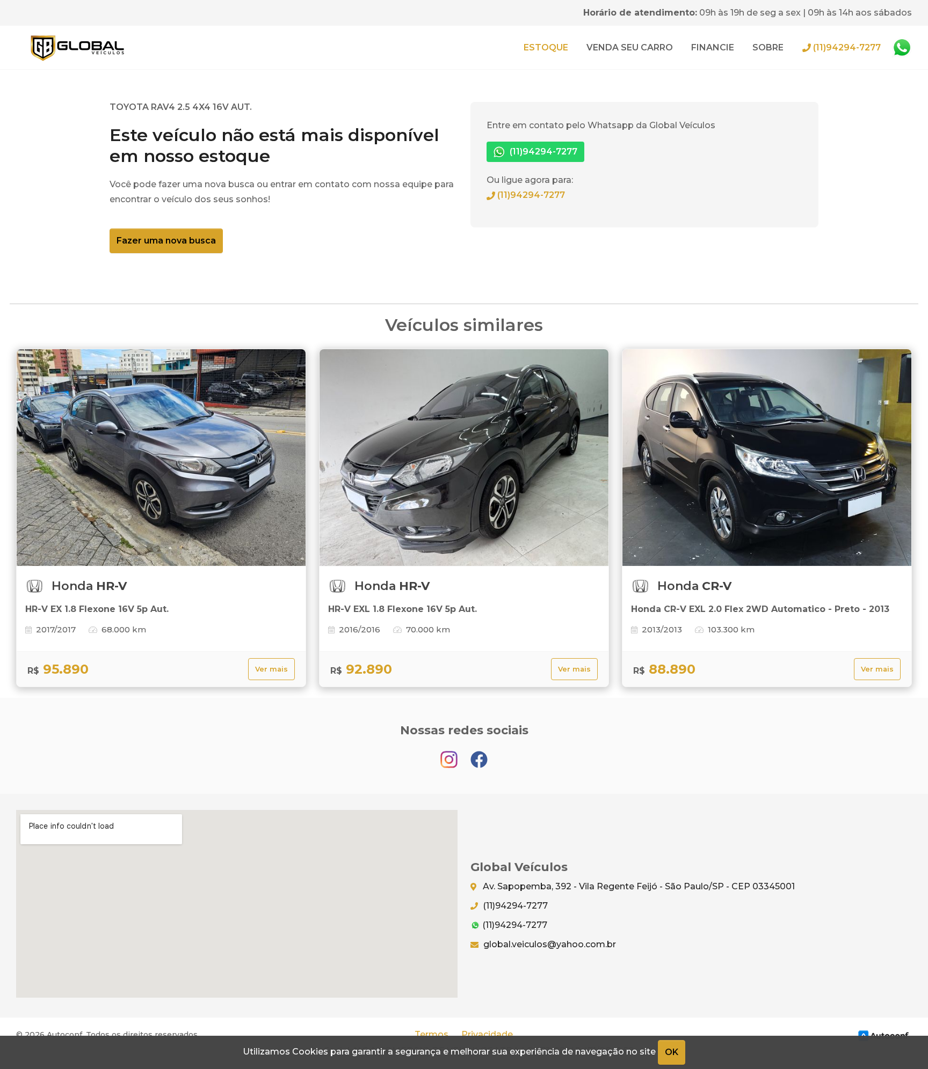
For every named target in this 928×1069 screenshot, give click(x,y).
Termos (431, 1034)
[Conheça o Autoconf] (883, 1035)
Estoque (546, 47)
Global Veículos (77, 47)
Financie (712, 47)
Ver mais (271, 669)
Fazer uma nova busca (166, 240)
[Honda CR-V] (766, 457)
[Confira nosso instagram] (450, 754)
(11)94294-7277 (846, 47)
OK (671, 1052)
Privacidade (487, 1034)
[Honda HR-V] (161, 457)
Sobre (768, 47)
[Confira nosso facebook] (479, 754)
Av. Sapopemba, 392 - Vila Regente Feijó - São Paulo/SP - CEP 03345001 (638, 886)
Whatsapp (901, 47)
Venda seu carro (629, 47)
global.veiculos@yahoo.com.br (548, 944)
